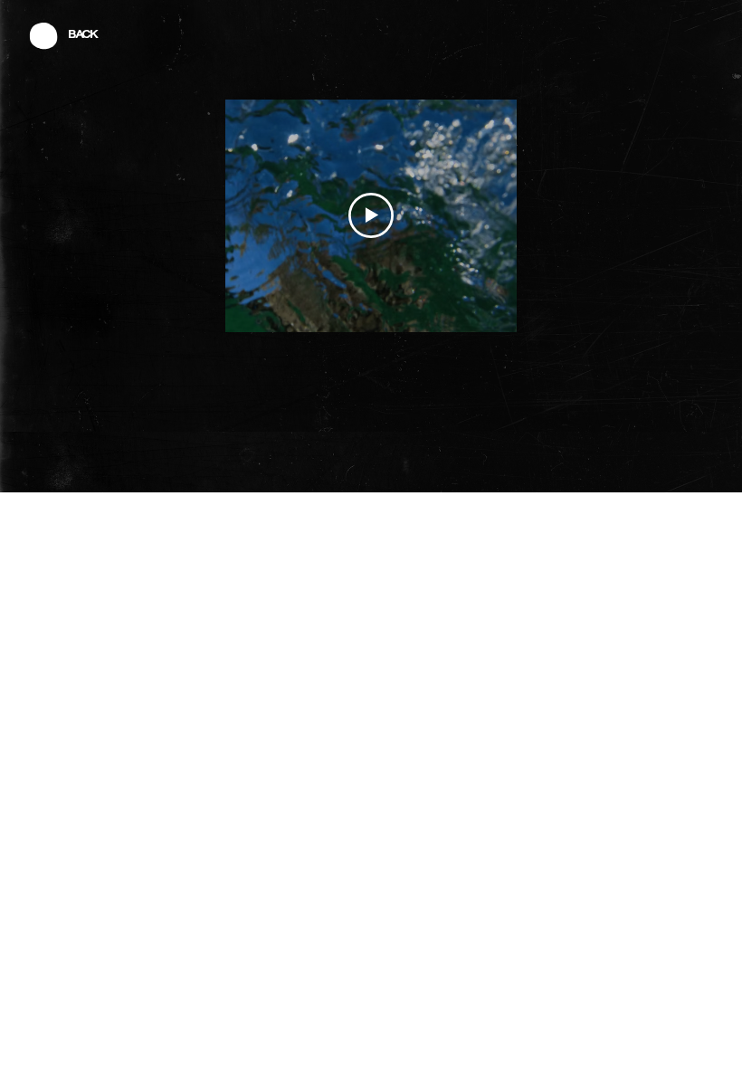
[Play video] (371, 215)
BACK (83, 35)
